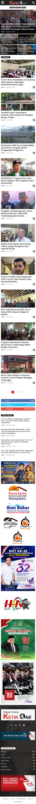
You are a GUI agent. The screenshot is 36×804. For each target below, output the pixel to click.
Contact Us (30, 799)
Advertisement (21, 799)
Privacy (13, 799)
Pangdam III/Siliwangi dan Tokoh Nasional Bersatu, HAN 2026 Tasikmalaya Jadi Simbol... (16, 213)
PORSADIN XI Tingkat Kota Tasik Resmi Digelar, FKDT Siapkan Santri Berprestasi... (17, 180)
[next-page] (4, 458)
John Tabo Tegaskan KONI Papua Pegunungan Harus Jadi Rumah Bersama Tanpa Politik (17, 451)
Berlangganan (29, 409)
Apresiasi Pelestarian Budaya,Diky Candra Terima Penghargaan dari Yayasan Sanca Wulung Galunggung (15, 431)
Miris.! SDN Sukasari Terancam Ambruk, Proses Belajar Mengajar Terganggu (16, 377)
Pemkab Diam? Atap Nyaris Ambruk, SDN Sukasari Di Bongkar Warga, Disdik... (17, 115)
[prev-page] (2, 458)
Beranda (14, 57)
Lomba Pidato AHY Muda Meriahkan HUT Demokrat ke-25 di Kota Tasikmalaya (27, 50)
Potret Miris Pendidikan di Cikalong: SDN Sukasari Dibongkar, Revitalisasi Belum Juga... (18, 82)
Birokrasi (17, 7)
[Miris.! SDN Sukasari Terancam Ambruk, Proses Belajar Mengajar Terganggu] (18, 364)
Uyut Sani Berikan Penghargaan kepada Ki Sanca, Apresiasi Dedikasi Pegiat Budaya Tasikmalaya (16, 421)
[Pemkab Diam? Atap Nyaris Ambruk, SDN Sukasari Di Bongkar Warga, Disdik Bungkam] (18, 102)
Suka (32, 400)
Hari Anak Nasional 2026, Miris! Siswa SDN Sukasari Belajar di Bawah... (15, 312)
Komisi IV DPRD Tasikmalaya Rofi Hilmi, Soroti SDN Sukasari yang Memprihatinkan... (16, 279)
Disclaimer (6, 799)
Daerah (24, 7)
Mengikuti (30, 404)
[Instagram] (16, 725)
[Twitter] (20, 725)
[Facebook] (12, 725)
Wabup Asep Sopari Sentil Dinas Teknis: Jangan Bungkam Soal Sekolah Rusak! (16, 246)
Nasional (3, 763)
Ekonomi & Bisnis (6, 769)
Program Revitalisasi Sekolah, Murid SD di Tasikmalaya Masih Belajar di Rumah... (15, 344)
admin (3, 31)
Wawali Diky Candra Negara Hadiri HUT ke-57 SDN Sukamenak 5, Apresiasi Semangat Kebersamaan (18, 26)
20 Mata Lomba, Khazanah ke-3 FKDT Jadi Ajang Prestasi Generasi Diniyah (27, 40)
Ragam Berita (5, 760)
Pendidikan (4, 77)
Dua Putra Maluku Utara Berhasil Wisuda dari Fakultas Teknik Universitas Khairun (8, 40)
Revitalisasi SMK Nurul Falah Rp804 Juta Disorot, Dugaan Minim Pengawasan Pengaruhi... (17, 147)
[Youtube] (24, 725)
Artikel (12, 7)
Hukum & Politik (5, 757)
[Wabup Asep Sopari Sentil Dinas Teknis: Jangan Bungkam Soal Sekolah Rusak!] (18, 233)
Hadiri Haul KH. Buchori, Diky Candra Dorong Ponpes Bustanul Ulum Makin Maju (8, 50)
